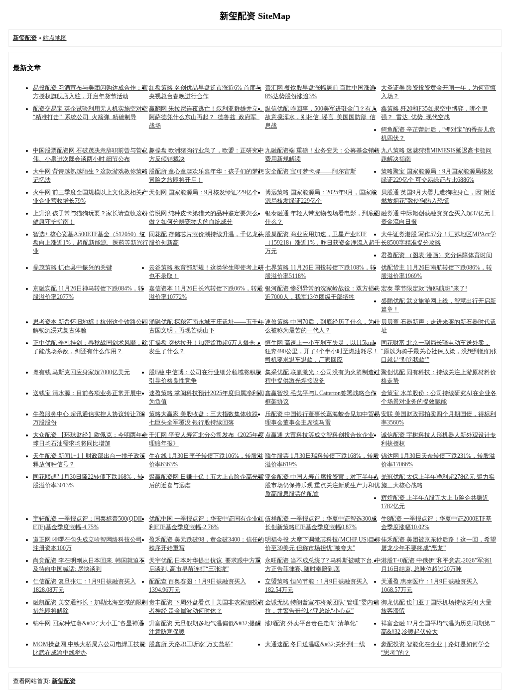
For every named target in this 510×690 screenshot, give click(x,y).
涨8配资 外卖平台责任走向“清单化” (311, 623)
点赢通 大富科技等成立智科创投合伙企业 (319, 434)
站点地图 (55, 37)
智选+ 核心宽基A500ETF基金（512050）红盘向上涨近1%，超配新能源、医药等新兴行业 (90, 243)
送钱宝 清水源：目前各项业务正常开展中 (87, 393)
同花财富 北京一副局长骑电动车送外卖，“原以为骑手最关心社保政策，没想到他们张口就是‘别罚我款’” (439, 351)
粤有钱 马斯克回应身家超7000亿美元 (81, 372)
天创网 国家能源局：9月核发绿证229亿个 (203, 192)
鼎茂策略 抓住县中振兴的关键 (72, 267)
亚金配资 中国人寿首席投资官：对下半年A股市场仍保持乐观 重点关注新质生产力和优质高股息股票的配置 (322, 485)
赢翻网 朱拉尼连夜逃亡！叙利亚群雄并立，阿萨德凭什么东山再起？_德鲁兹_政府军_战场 (206, 117)
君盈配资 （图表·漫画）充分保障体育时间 (436, 255)
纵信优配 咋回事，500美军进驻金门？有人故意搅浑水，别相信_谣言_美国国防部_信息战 (321, 117)
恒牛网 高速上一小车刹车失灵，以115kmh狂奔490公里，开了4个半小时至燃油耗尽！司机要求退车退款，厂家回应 (322, 351)
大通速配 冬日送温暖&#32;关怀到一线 (315, 644)
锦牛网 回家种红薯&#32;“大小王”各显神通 (88, 623)
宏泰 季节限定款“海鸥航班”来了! (424, 288)
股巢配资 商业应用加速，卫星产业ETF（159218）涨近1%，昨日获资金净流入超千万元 (323, 243)
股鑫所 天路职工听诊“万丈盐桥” (191, 644)
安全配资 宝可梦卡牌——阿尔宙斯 (310, 171)
